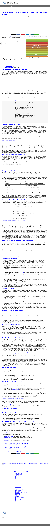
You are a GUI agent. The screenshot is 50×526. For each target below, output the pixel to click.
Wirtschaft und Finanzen (19, 507)
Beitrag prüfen (8, 67)
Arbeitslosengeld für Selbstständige (22, 352)
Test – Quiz (32, 6)
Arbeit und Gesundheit (19, 473)
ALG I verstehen (17, 67)
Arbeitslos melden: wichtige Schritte (16, 256)
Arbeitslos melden (7, 437)
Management (17, 491)
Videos (16, 502)
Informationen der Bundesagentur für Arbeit (32, 256)
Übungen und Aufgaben (19, 499)
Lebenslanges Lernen (15, 389)
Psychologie (17, 494)
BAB (34, 277)
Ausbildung (10, 6)
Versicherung (15, 36)
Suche (1, 6)
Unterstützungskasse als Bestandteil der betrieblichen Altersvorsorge (38, 463)
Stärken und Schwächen (19, 497)
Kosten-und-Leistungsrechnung (20, 489)
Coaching (17, 482)
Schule (16, 495)
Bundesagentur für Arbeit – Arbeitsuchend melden (12, 444)
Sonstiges (17, 496)
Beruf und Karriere (18, 476)
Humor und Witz (18, 487)
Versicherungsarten (22, 36)
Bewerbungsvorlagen (19, 478)
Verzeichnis (17, 501)
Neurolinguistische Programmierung (21, 492)
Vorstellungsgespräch (19, 504)
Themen (28, 6)
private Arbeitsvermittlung (9, 436)
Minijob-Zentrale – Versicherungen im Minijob (11, 450)
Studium (13, 6)
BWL (16, 481)
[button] (13, 34)
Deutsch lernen (18, 483)
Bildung (16, 479)
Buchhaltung (17, 480)
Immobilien (17, 488)
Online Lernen (17, 493)
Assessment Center (18, 474)
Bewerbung (23, 6)
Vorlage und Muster (18, 503)
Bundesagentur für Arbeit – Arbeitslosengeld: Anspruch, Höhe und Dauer (16, 443)
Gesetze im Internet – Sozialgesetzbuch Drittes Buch (13, 451)
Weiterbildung (5, 6)
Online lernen (18, 6)
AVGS (23, 272)
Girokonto (17, 486)
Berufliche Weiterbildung (8, 438)
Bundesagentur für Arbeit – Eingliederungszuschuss (12, 448)
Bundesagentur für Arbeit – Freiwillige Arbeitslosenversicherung (15, 446)
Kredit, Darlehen (18, 490)
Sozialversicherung (29, 36)
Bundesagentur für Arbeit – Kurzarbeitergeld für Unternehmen (14, 447)
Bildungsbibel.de (11, 2)
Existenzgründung (18, 485)
